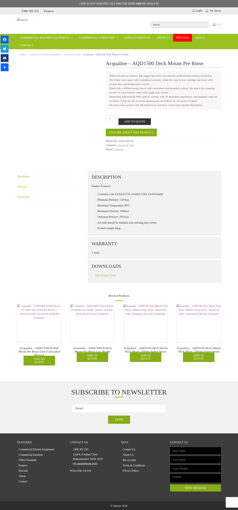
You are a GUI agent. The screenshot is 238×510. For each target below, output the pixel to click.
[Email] (4, 58)
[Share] (4, 67)
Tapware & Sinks (71, 54)
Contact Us (129, 449)
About (200, 37)
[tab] (48, 176)
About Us (128, 454)
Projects (163, 37)
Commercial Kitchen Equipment (44, 37)
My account (129, 460)
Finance (49, 11)
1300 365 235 (30, 11)
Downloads (23, 196)
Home (23, 54)
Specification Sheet (105, 275)
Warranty (22, 186)
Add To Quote (134, 121)
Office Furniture (137, 37)
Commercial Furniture (97, 37)
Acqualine (119, 149)
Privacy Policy (131, 470)
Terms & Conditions (134, 465)
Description (23, 176)
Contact (26, 45)
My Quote (215, 10)
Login (199, 10)
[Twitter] (4, 48)
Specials (182, 37)
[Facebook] (4, 39)
